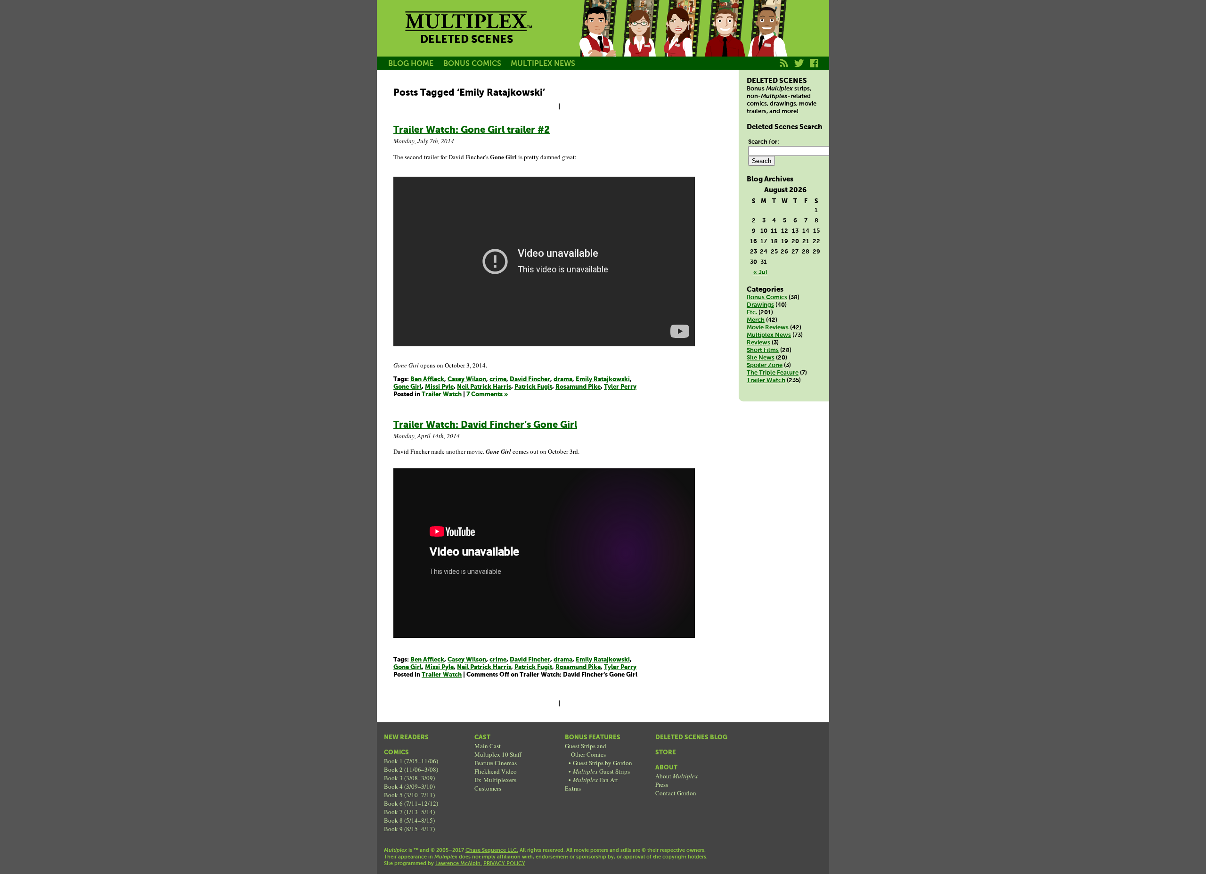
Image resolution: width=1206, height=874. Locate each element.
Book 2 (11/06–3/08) (411, 769)
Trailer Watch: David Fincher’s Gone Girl (485, 425)
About (666, 768)
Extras (573, 788)
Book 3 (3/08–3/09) (409, 778)
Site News (760, 358)
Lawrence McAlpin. (458, 863)
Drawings (760, 305)
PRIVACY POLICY (504, 863)
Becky (640, 39)
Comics (396, 753)
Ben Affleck (427, 379)
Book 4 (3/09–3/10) (409, 786)
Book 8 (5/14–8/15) (409, 820)
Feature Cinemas (495, 763)
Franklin (767, 39)
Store (665, 753)
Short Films (763, 350)
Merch (756, 320)
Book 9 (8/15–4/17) (409, 829)
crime (497, 379)
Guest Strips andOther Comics (585, 750)
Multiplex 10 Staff (498, 754)
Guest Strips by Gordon (602, 763)
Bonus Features (592, 738)
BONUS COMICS (472, 64)
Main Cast (487, 746)
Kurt (724, 39)
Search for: (763, 142)
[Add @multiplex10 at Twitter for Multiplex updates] (799, 68)
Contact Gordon (675, 793)
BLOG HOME (410, 64)
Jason (597, 39)
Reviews (758, 343)
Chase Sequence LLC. (491, 850)
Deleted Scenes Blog (691, 738)
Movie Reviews (768, 328)
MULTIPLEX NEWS (543, 64)
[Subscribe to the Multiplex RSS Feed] (784, 68)
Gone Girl (407, 387)
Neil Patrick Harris (484, 387)
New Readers (406, 738)
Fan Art (595, 780)
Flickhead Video (495, 771)
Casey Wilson (467, 379)
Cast (482, 738)
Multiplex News (769, 335)
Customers (487, 788)
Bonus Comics (767, 297)
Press (661, 784)
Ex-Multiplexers (495, 780)
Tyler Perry (620, 387)
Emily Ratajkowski (603, 379)
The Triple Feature (773, 373)
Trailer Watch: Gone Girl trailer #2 (471, 130)
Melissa (682, 39)
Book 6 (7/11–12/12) (411, 803)
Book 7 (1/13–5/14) (409, 812)
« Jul (760, 273)
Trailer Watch (442, 395)
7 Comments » (487, 395)
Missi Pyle (439, 387)
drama (563, 379)
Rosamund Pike (578, 387)
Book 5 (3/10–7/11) (409, 795)
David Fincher (530, 379)
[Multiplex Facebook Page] (814, 68)
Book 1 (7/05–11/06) (411, 761)
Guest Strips (601, 771)
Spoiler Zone (764, 365)
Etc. (752, 313)
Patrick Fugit (533, 387)
